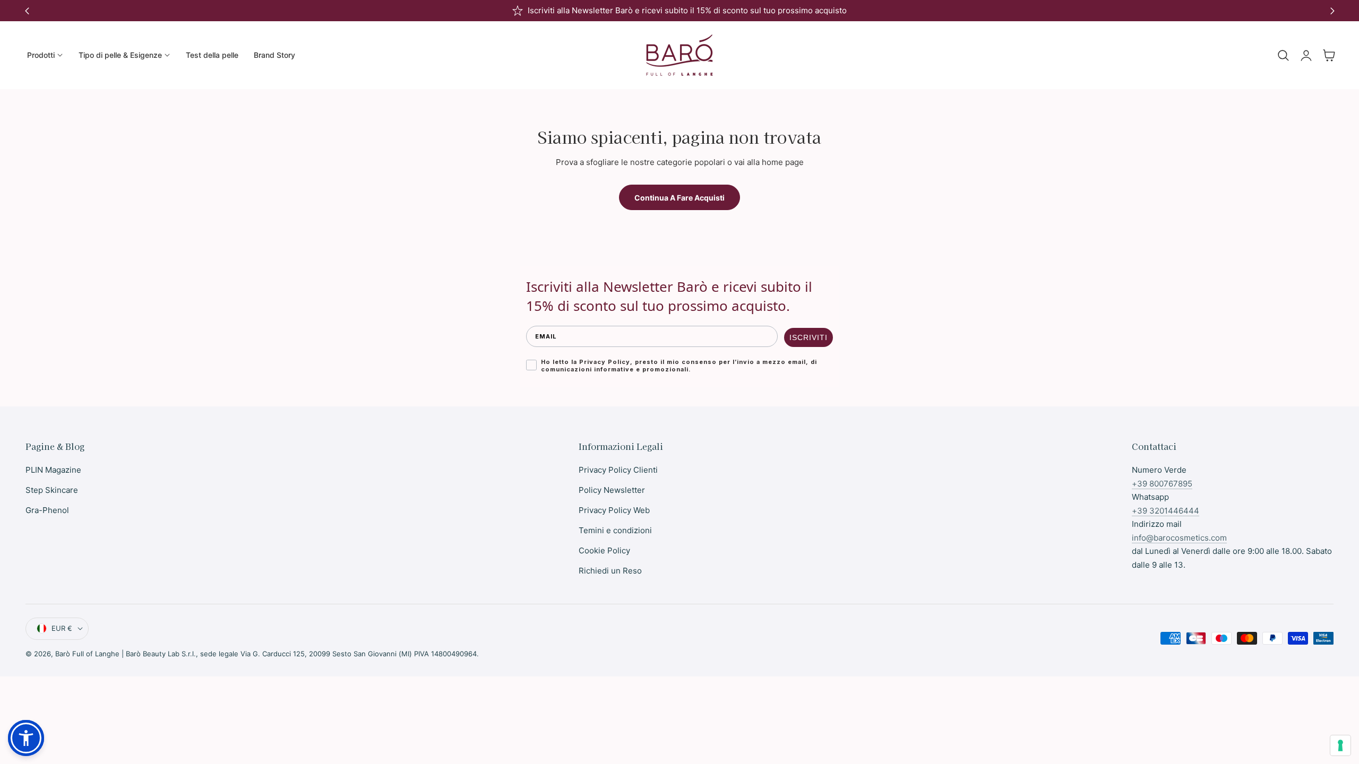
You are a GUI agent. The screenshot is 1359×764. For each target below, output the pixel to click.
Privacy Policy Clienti (618, 470)
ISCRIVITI (808, 337)
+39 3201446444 (1165, 511)
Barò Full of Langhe (87, 653)
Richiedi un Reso (610, 571)
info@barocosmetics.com (1179, 538)
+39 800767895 (1162, 484)
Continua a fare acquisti (679, 197)
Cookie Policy (604, 550)
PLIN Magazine (53, 470)
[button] (1283, 55)
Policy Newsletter (612, 490)
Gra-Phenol (47, 510)
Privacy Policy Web (614, 510)
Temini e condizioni (615, 530)
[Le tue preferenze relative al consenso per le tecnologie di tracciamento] (1340, 745)
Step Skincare (51, 490)
